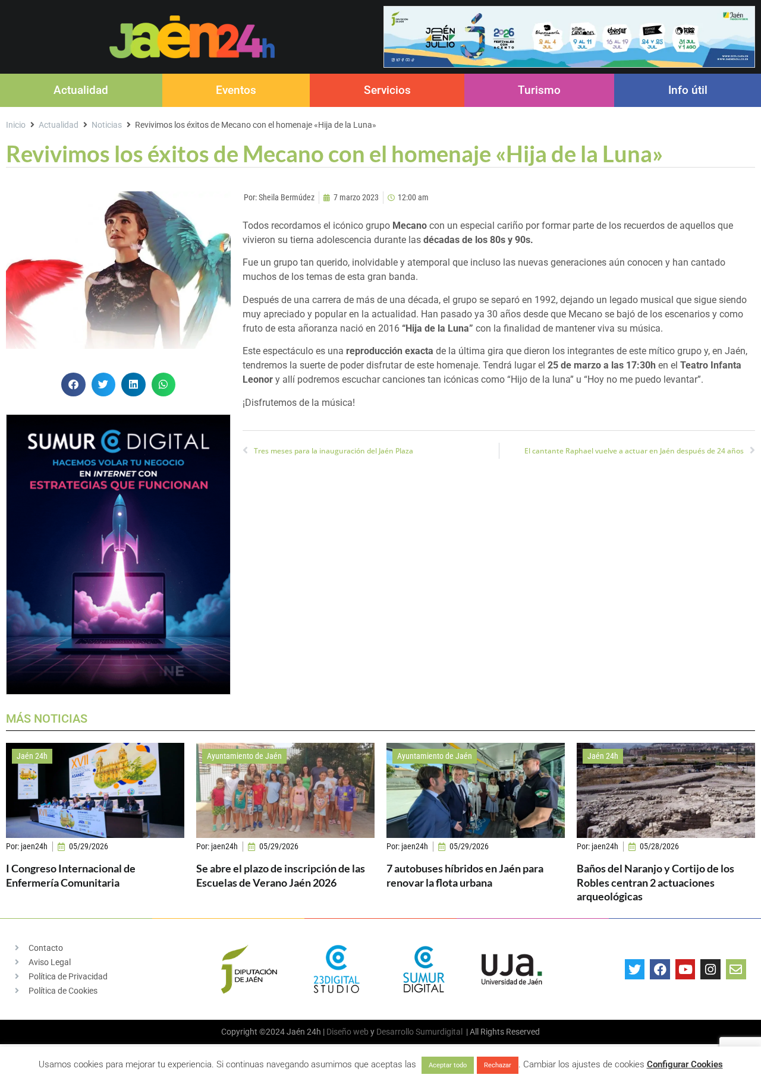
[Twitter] (635, 969)
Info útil (687, 90)
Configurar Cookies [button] (685, 1064)
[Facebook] (660, 969)
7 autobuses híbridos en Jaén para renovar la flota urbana (464, 875)
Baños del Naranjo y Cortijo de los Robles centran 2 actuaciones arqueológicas (655, 882)
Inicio (16, 125)
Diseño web (347, 1031)
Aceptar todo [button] (448, 1065)
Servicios (387, 90)
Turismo (539, 90)
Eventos (236, 90)
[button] (73, 385)
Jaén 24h (32, 756)
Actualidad (81, 90)
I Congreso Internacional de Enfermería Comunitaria (71, 875)
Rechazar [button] (497, 1065)
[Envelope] (736, 969)
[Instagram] (710, 969)
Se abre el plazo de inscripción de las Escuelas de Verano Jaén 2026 (280, 875)
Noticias (107, 125)
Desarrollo (395, 1031)
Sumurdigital (439, 1031)
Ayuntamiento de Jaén (244, 756)
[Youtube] (685, 969)
